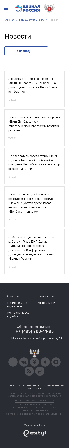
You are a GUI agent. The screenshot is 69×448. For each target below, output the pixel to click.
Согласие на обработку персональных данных (34, 413)
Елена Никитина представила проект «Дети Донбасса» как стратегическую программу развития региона (34, 124)
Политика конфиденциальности (34, 404)
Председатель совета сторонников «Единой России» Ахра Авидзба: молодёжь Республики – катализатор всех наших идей (34, 162)
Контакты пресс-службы (18, 314)
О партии (13, 296)
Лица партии (46, 296)
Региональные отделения (17, 304)
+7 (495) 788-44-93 (35, 331)
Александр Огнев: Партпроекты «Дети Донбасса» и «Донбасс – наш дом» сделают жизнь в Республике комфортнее (33, 85)
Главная (9, 19)
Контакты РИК (47, 302)
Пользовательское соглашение (34, 400)
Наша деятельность (31, 19)
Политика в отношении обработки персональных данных (34, 409)
